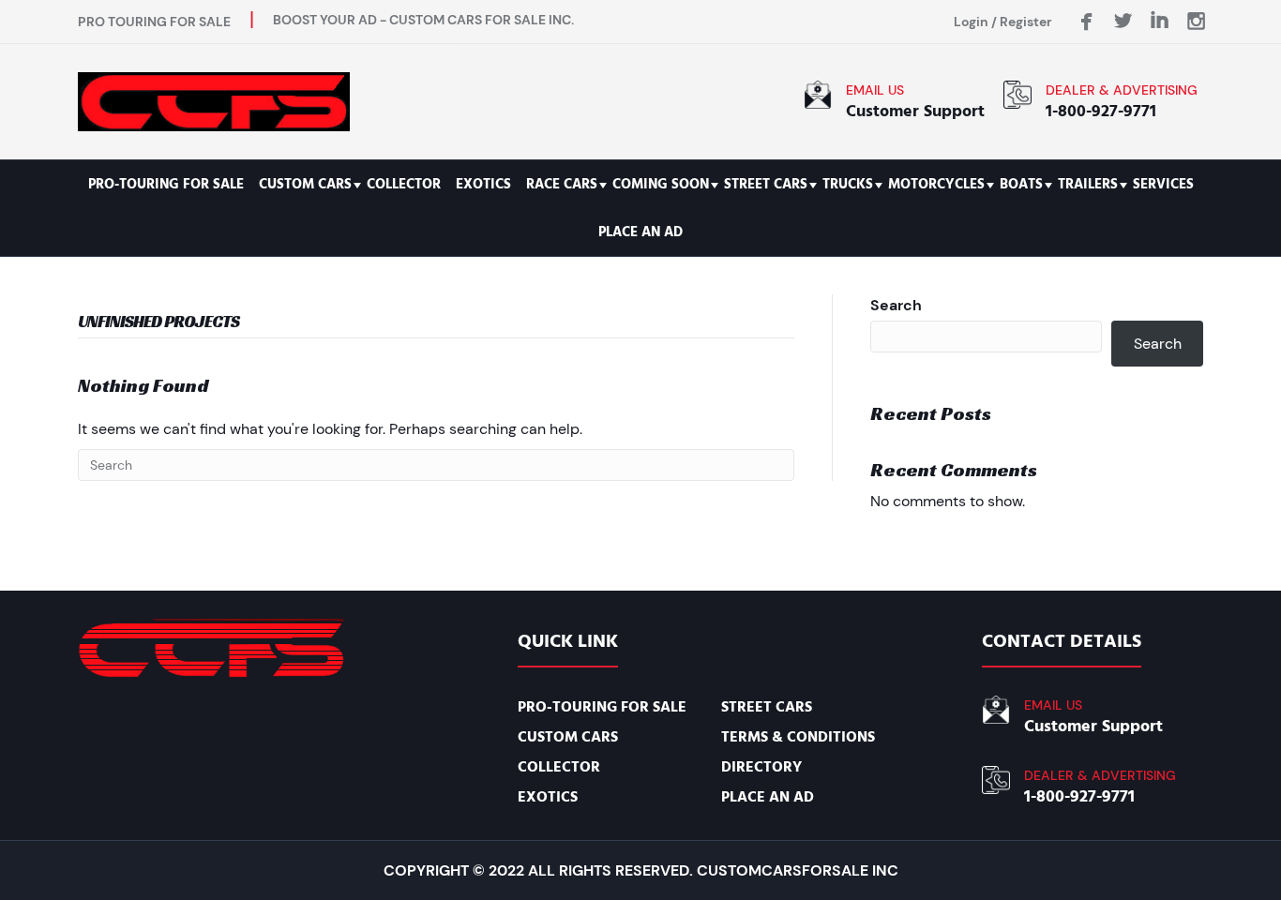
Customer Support (915, 111)
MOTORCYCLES (936, 184)
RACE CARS (561, 184)
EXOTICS (483, 184)
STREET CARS (765, 184)
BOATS (1021, 184)
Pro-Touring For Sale (166, 184)
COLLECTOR (404, 184)
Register (1026, 21)
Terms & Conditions (798, 737)
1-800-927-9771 (1101, 111)
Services (1163, 184)
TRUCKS (847, 184)
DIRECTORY (761, 767)
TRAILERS (1088, 184)
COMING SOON (660, 184)
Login (971, 21)
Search (896, 305)
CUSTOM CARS (305, 184)
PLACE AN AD (640, 232)
